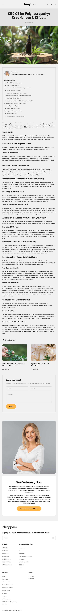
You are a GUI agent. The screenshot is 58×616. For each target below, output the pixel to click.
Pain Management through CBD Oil (15, 90)
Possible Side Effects (12, 113)
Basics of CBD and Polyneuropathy (14, 82)
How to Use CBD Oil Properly (13, 98)
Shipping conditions (7, 587)
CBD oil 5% (5, 548)
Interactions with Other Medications (15, 116)
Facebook (31, 578)
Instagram (31, 576)
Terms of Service (43, 383)
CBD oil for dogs (6, 559)
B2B (20, 567)
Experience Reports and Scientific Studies (16, 103)
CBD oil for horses (7, 565)
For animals (22, 553)
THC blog (4, 596)
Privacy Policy (34, 383)
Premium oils (22, 550)
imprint (4, 576)
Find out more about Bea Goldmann (29, 508)
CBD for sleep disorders (25, 556)
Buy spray (21, 559)
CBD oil (25, 126)
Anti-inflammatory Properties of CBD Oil (16, 93)
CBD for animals (6, 599)
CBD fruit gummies (24, 562)
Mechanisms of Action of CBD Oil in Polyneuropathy (18, 88)
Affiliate (21, 565)
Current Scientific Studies (13, 108)
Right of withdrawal (7, 584)
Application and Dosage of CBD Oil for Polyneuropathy (19, 95)
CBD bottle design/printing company (9, 602)
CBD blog (4, 593)
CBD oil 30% (5, 556)
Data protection (6, 582)
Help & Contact (6, 590)
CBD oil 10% (5, 550)
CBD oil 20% (5, 553)
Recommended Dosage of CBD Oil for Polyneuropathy (20, 100)
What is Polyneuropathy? (13, 85)
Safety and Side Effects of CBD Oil (14, 111)
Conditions (5, 579)
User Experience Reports (13, 106)
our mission (22, 548)
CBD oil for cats (6, 562)
